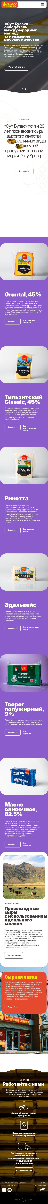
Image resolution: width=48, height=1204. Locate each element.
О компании (24, 1162)
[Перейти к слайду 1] (22, 1080)
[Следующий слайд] (46, 542)
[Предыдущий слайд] (1, 542)
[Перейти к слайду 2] (25, 1080)
